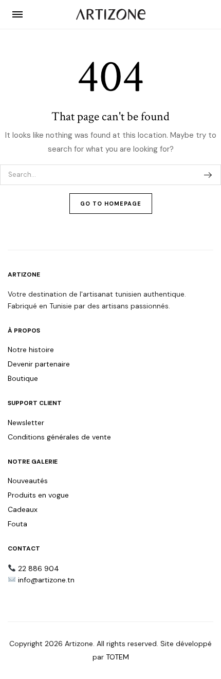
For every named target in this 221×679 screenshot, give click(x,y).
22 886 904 (38, 568)
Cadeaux (23, 509)
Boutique (23, 378)
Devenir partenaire (39, 364)
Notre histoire (31, 349)
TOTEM (117, 657)
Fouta (17, 523)
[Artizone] (110, 14)
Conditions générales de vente (59, 437)
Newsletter (26, 422)
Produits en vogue (38, 495)
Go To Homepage (110, 203)
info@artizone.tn (46, 579)
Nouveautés (28, 480)
